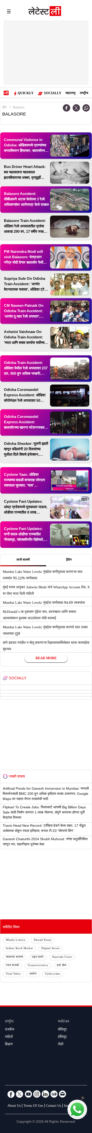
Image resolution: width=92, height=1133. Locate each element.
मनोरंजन (63, 1022)
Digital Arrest (50, 949)
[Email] (62, 1094)
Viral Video (13, 974)
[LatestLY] (44, 12)
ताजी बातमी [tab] (23, 560)
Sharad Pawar (43, 940)
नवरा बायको (12, 966)
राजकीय (9, 1030)
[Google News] (54, 1094)
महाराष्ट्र (71, 93)
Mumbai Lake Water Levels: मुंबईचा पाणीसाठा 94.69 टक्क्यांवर (44, 603)
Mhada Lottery (15, 940)
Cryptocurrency (38, 966)
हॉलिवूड (62, 1037)
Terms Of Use (33, 1106)
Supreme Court (62, 957)
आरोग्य (33, 974)
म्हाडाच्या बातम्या (14, 957)
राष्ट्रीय (84, 93)
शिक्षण (9, 1044)
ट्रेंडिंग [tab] (69, 560)
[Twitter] (76, 108)
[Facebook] (11, 1094)
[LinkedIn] (45, 1094)
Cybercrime (52, 974)
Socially (52, 93)
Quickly (26, 93)
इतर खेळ (61, 966)
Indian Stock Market (19, 949)
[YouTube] (28, 1094)
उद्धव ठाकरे (38, 957)
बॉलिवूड (62, 1030)
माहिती (9, 1037)
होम (4, 108)
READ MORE (46, 658)
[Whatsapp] (86, 108)
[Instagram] (36, 1094)
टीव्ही (60, 1044)
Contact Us (53, 1106)
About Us (14, 1106)
